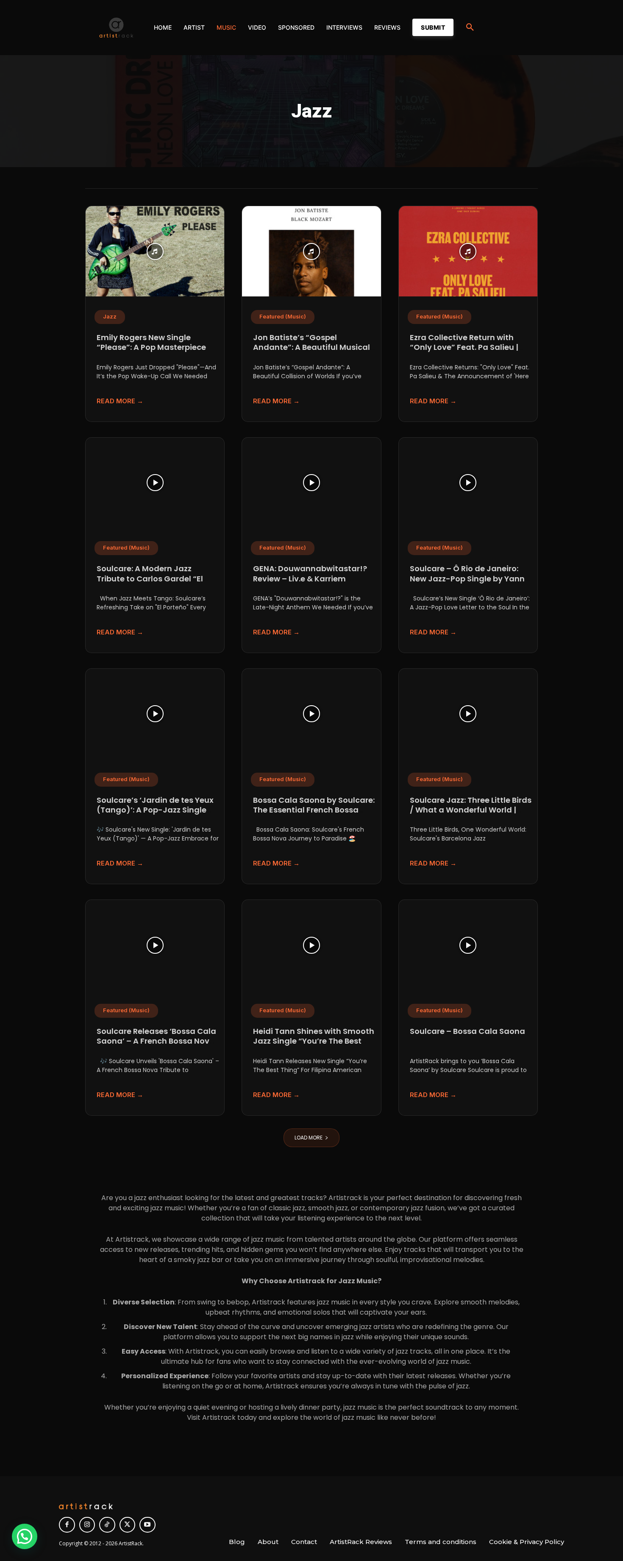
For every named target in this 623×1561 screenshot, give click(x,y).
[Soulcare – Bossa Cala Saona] (468, 945)
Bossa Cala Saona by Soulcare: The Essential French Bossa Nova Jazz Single (314, 810)
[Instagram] (87, 1525)
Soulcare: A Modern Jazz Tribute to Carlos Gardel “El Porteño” (150, 578)
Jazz (110, 316)
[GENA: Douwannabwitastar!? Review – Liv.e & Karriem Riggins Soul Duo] (311, 483)
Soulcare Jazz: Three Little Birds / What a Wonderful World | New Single (470, 810)
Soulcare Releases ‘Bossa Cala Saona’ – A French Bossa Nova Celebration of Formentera (156, 1041)
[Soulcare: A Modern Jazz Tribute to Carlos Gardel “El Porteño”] (155, 483)
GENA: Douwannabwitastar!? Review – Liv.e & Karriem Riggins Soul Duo (310, 578)
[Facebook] (67, 1525)
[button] (470, 27)
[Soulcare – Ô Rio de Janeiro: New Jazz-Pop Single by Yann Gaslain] (468, 483)
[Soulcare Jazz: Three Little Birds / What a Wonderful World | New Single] (468, 714)
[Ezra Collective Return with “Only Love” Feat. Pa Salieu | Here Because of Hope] (468, 251)
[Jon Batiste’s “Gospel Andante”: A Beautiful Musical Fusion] (311, 251)
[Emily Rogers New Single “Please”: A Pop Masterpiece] (155, 251)
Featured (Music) (282, 316)
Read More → (120, 401)
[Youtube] (147, 1525)
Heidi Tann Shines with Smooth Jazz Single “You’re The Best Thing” (313, 1041)
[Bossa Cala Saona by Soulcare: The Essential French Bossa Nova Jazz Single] (311, 714)
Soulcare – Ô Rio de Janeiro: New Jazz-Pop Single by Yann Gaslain (467, 578)
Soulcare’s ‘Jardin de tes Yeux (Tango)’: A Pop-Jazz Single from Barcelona (155, 810)
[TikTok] (107, 1525)
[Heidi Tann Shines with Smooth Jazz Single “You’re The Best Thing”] (311, 945)
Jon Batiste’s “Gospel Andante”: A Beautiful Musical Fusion (311, 347)
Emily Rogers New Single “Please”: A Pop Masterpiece (151, 342)
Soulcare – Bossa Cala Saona (467, 1031)
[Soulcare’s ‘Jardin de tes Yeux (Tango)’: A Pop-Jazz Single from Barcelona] (155, 714)
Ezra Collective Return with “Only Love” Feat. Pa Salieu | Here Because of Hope (464, 347)
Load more (309, 1137)
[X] (128, 1525)
